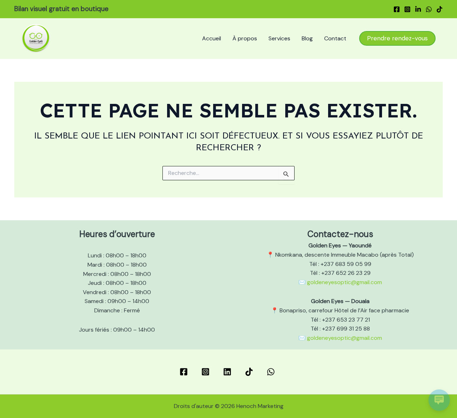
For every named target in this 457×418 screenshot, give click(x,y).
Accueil (211, 38)
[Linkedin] (418, 9)
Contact (335, 38)
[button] (397, 38)
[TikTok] (439, 9)
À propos (244, 38)
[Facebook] (396, 9)
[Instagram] (407, 9)
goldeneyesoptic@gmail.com (344, 282)
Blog (307, 38)
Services (279, 38)
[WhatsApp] (429, 9)
